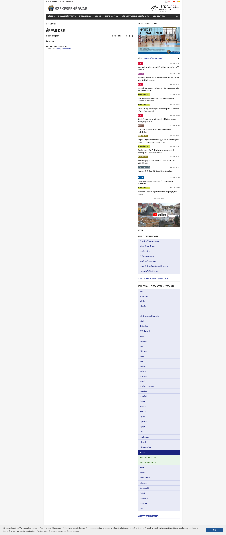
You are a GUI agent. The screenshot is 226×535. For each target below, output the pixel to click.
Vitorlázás (143, 498)
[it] (177, 1)
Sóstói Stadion (145, 251)
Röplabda (143, 422)
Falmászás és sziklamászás (149, 316)
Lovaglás (143, 396)
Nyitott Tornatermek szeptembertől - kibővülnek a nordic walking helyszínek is (157, 120)
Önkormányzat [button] (66, 16)
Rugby (142, 427)
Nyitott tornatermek (148, 516)
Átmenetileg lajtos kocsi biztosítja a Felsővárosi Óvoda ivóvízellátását (156, 162)
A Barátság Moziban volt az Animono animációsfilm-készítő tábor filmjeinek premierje (158, 79)
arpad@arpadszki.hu (63, 49)
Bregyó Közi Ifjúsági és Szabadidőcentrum (154, 266)
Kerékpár (143, 366)
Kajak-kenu (143, 351)
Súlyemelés (143, 442)
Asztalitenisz (144, 296)
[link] (159, 40)
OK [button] (214, 530)
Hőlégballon (144, 326)
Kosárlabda (143, 376)
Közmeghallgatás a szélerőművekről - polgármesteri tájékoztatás (155, 182)
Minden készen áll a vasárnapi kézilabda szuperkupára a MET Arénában (158, 68)
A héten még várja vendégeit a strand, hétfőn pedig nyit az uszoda (157, 193)
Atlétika (142, 301)
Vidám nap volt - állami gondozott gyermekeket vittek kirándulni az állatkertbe (156, 99)
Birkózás (143, 306)
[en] (169, 1)
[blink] (179, 1)
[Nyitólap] (46, 24)
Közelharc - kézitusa (147, 386)
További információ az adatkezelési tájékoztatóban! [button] (58, 531)
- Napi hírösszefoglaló (153, 58)
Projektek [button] (158, 16)
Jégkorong (143, 341)
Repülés (142, 416)
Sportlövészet (144, 437)
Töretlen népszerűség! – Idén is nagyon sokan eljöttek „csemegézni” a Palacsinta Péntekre (156, 151)
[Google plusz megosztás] (130, 36)
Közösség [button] (84, 16)
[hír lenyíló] (178, 58)
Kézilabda (143, 371)
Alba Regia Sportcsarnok (148, 261)
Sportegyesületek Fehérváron (153, 278)
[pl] (171, 1)
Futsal (142, 321)
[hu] (166, 1)
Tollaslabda (143, 483)
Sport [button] (98, 16)
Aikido (142, 291)
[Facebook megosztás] (123, 36)
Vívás (141, 508)
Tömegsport (144, 488)
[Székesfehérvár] (67, 8)
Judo (141, 346)
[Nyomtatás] (133, 36)
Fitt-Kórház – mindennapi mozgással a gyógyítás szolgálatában (154, 130)
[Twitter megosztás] (126, 36)
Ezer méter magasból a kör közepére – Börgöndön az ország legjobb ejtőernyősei (158, 89)
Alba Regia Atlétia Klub (148, 457)
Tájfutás (142, 452)
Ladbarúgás (143, 391)
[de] (174, 1)
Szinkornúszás (145, 447)
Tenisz (142, 473)
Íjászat (142, 336)
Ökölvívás (143, 406)
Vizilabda (143, 503)
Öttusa (142, 411)
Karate (142, 356)
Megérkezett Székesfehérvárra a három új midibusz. (155, 171)
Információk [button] (111, 16)
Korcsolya (143, 381)
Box (141, 311)
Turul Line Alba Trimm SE (148, 462)
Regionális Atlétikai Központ (149, 271)
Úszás (142, 493)
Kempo (142, 361)
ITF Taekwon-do (145, 331)
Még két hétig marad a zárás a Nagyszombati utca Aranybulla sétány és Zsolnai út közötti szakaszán (158, 141)
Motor (142, 401)
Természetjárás (145, 478)
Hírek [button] (50, 16)
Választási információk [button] (135, 16)
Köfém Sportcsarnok (147, 256)
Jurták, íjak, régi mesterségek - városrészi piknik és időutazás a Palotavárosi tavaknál (159, 110)
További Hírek (159, 199)
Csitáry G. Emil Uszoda (147, 246)
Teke (141, 468)
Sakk (141, 432)
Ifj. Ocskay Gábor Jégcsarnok (149, 241)
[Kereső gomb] (177, 17)
